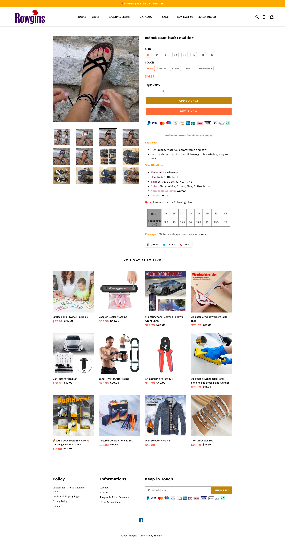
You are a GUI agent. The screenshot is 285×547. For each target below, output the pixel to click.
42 (211, 54)
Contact (104, 492)
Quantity (153, 85)
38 (175, 54)
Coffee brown (204, 68)
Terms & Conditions (110, 502)
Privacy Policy (60, 501)
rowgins (133, 535)
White (162, 68)
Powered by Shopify (151, 535)
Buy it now (188, 111)
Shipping (57, 506)
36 (157, 54)
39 (184, 54)
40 (193, 54)
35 (148, 54)
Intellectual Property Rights (67, 496)
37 (166, 54)
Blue (188, 68)
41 (202, 54)
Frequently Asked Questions (114, 497)
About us (105, 487)
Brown (175, 68)
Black (150, 68)
